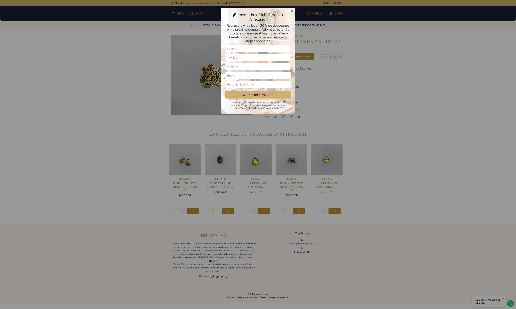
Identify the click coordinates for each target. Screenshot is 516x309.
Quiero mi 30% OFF (258, 95)
